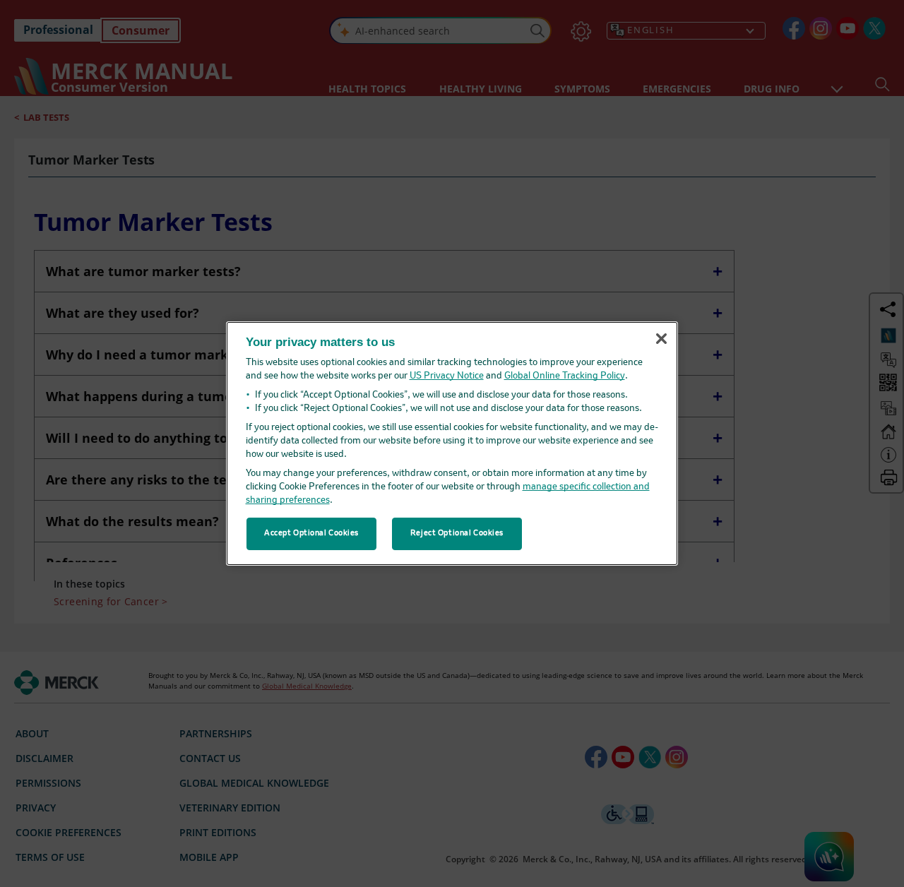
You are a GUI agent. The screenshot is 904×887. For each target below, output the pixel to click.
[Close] (661, 338)
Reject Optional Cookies (457, 533)
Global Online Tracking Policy (564, 376)
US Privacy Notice (447, 376)
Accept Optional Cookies (311, 533)
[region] (452, 443)
